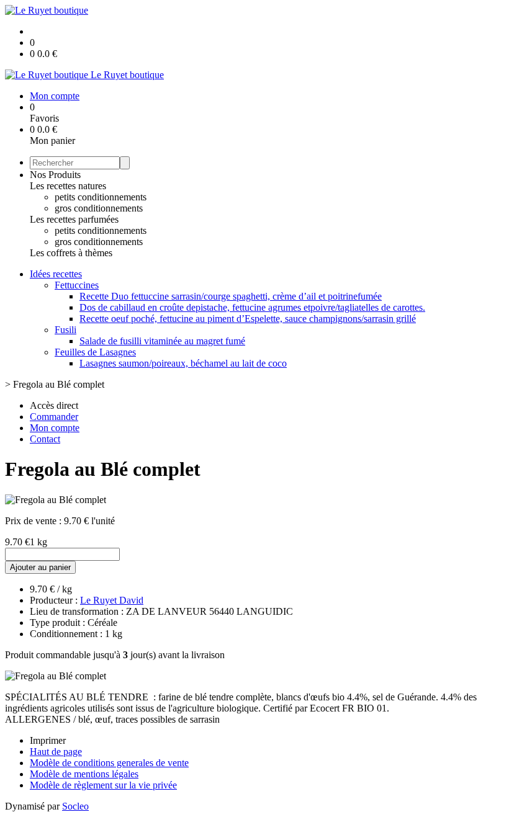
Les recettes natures (68, 186)
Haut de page (56, 751)
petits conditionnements (100, 197)
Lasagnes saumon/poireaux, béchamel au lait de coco (183, 363)
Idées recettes (56, 274)
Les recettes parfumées (74, 219)
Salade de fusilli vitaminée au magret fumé (162, 341)
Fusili (65, 329)
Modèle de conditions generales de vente (109, 762)
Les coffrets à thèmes (71, 253)
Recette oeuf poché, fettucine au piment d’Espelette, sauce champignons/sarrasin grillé (247, 318)
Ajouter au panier (40, 567)
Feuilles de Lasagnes (95, 352)
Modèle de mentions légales (84, 774)
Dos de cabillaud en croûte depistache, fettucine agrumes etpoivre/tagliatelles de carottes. (252, 307)
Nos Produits (55, 174)
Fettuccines (77, 285)
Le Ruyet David (111, 600)
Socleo (75, 806)
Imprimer (48, 740)
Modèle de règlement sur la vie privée (103, 785)
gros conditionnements (99, 208)
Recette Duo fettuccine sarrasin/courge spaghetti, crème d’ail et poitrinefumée (230, 296)
